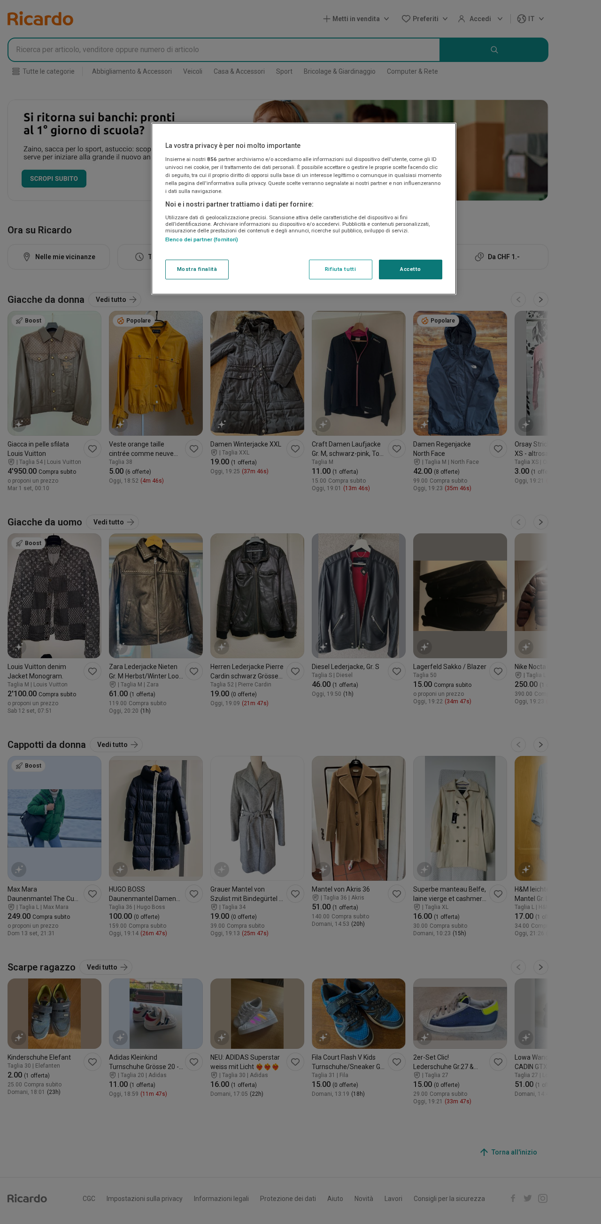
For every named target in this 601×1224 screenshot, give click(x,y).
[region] (303, 209)
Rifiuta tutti (340, 269)
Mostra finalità (197, 269)
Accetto (410, 269)
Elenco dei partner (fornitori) (201, 239)
